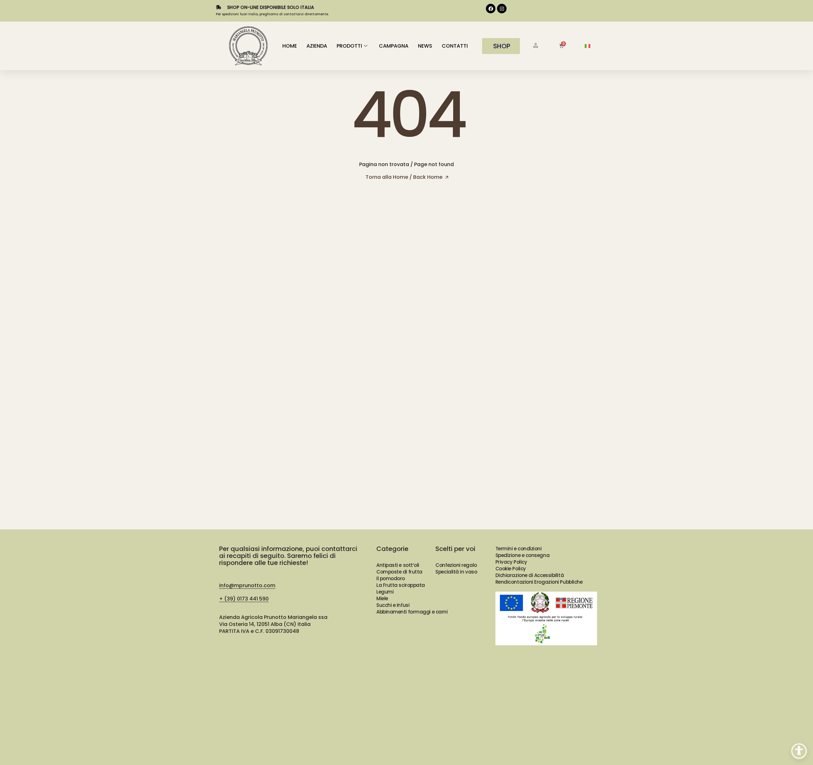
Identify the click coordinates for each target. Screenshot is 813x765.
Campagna (393, 46)
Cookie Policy (510, 568)
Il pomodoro (390, 578)
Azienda (316, 46)
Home (289, 46)
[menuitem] (587, 46)
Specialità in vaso (456, 571)
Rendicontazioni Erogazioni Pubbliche (539, 582)
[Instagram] (502, 8)
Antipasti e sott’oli (397, 565)
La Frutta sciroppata (400, 585)
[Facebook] (490, 8)
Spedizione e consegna (522, 555)
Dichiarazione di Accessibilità (529, 575)
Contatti (455, 46)
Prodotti (349, 46)
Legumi (384, 591)
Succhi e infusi (392, 605)
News (425, 46)
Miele (382, 598)
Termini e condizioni (518, 548)
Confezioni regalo (456, 565)
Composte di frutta (399, 571)
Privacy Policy (511, 562)
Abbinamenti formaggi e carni (411, 611)
